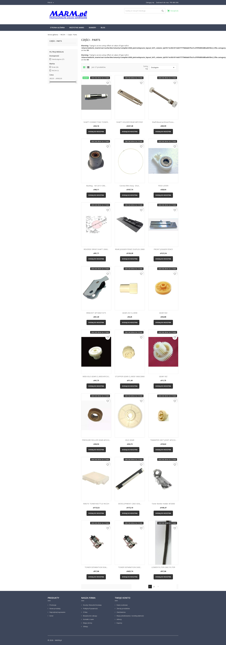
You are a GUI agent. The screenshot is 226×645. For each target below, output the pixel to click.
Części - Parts (55, 41)
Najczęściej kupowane (57, 612)
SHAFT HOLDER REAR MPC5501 (129, 122)
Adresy (119, 619)
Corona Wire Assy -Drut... (130, 185)
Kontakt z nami (88, 619)
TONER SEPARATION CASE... (129, 567)
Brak (55, 67)
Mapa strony (87, 623)
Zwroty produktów (123, 608)
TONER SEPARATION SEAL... (96, 567)
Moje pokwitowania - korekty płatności (130, 616)
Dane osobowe (122, 605)
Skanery (92, 27)
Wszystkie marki (76, 27)
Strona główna (57, 27)
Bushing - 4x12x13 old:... (96, 185)
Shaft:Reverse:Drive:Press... (163, 122)
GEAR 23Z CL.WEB (129, 313)
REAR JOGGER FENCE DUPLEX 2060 (130, 249)
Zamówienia (120, 612)
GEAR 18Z (163, 376)
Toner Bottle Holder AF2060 (163, 503)
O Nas (85, 612)
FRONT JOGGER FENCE (163, 249)
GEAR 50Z (163, 313)
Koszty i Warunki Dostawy (92, 605)
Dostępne (163, 67)
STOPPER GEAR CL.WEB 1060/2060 (130, 376)
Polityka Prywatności (90, 608)
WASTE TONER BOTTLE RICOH (96, 503)
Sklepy (85, 626)
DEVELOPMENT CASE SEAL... (129, 503)
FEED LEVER (163, 185)
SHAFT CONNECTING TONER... (96, 122)
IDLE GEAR (129, 440)
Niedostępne (58, 59)
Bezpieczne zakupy (90, 616)
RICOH (55, 70)
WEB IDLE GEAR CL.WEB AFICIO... (96, 376)
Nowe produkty (55, 608)
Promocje (52, 605)
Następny (158, 586)
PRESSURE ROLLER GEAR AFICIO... (96, 440)
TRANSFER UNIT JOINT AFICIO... (163, 440)
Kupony (119, 623)
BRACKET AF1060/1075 (96, 313)
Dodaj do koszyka (96, 131)
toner (51, 616)
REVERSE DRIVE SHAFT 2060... (96, 249)
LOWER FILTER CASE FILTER (163, 567)
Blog (103, 27)
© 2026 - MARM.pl (55, 640)
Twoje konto (122, 597)
